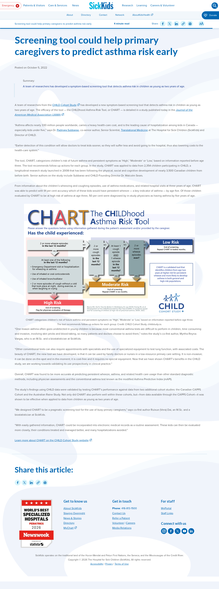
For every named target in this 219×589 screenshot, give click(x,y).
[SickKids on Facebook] (171, 531)
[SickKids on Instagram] (164, 531)
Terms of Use (122, 564)
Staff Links (167, 513)
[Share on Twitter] (169, 24)
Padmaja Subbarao (68, 130)
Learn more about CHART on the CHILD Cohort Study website (52, 440)
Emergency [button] (8, 5)
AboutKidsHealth (141, 14)
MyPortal (166, 508)
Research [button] (127, 5)
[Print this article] (190, 24)
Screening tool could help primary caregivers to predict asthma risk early (96, 45)
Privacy (109, 564)
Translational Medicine (134, 130)
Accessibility (96, 564)
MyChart (68, 528)
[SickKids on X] (178, 531)
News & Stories (72, 518)
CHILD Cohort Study (64, 105)
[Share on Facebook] (163, 24)
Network (119, 14)
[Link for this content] (183, 24)
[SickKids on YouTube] (184, 531)
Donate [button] (213, 15)
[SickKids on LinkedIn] (191, 531)
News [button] (75, 5)
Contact (103, 14)
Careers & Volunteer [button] (162, 5)
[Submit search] (214, 5)
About (70, 14)
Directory (86, 14)
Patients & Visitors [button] (34, 5)
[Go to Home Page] (101, 5)
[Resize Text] (201, 24)
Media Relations (121, 528)
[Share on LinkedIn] (176, 24)
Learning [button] (142, 5)
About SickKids (72, 508)
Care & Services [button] (57, 5)
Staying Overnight (74, 513)
